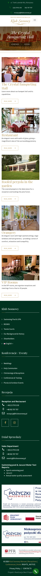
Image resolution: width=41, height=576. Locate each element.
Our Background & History (13, 334)
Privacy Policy (15, 568)
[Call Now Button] (36, 571)
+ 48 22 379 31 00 (13, 405)
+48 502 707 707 (12, 409)
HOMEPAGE (15, 44)
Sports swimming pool (15, 470)
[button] (20, 343)
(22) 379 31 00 (17, 8)
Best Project (28, 572)
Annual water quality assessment (19, 475)
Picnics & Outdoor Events (13, 383)
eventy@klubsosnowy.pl (16, 458)
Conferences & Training (12, 378)
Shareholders (8, 338)
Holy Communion (10, 368)
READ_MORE (8, 101)
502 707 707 (28, 8)
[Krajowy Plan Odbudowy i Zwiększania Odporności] (20, 517)
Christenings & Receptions (13, 373)
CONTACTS (27, 568)
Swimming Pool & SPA (12, 319)
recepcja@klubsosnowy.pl (22, 13)
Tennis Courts (8, 329)
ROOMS (6, 324)
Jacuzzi (9, 473)
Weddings (7, 363)
